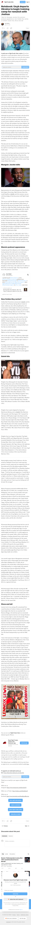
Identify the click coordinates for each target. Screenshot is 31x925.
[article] (15, 863)
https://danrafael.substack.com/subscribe (14, 773)
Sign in (28, 2)
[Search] (28, 854)
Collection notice (24, 914)
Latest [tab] (6, 854)
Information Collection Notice (18, 904)
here (28, 764)
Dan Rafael (7, 23)
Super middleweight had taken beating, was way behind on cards (12, 864)
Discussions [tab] (12, 854)
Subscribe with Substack (16, 899)
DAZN (12, 194)
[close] (27, 874)
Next (26, 826)
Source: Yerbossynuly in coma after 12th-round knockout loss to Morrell (12, 859)
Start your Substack (12, 918)
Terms (18, 914)
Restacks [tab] (11, 836)
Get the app (24, 743)
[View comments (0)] (7, 28)
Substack (8, 922)
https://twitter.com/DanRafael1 (20, 791)
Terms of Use (22, 902)
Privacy (14, 914)
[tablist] (7, 836)
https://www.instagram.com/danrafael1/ (17, 788)
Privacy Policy (15, 905)
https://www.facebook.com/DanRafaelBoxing (18, 796)
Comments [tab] (4, 836)
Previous (6, 826)
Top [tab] (3, 854)
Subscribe (22, 2)
